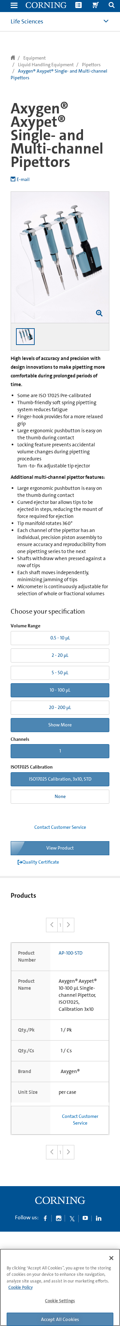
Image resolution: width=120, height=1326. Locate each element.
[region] (60, 1287)
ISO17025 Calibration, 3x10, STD (60, 779)
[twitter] (72, 1218)
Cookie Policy (20, 1287)
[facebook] (45, 1218)
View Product (60, 848)
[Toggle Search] (112, 5)
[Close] (111, 1258)
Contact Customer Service (60, 827)
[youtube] (85, 1218)
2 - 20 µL (60, 655)
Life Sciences (27, 21)
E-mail (23, 179)
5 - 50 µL (60, 673)
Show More (60, 725)
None (60, 796)
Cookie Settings (60, 1301)
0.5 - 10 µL (60, 638)
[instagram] (59, 1218)
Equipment (34, 58)
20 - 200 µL (60, 707)
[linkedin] (99, 1218)
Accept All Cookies (60, 1319)
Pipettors (91, 65)
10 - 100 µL (60, 690)
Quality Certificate (40, 862)
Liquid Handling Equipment (46, 65)
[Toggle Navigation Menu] (14, 6)
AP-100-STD (70, 953)
